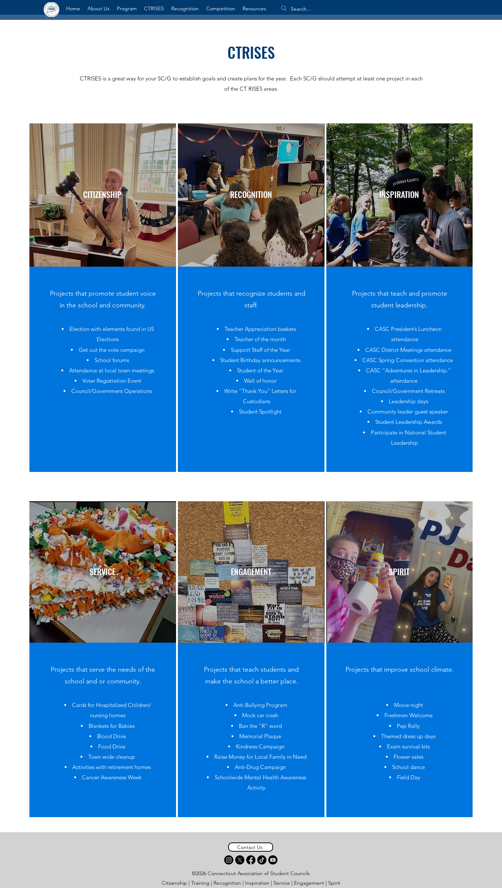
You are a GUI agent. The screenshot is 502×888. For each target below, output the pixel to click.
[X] (239, 859)
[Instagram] (228, 859)
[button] (98, 8)
